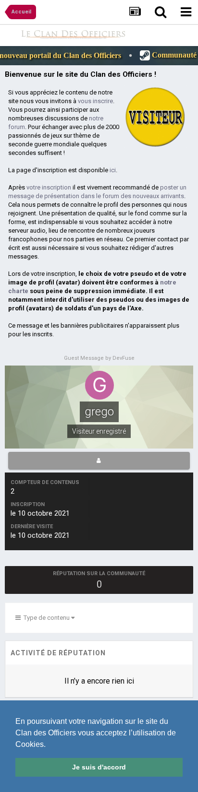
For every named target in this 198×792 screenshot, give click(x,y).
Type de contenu (46, 617)
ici (113, 170)
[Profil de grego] (99, 460)
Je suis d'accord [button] (99, 767)
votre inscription (48, 187)
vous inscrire (95, 101)
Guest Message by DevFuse (99, 358)
